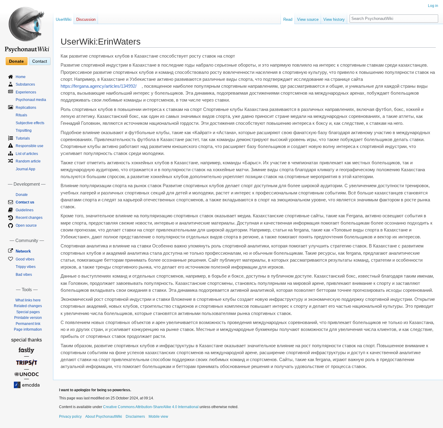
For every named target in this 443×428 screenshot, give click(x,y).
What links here (28, 300)
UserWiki (63, 19)
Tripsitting (24, 130)
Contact (39, 61)
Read (287, 19)
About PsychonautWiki (103, 416)
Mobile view (158, 416)
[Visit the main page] (26, 27)
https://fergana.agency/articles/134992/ (99, 86)
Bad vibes (24, 274)
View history (334, 19)
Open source (26, 225)
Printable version (28, 318)
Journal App (25, 169)
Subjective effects (30, 123)
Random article (28, 161)
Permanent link (28, 324)
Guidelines (24, 210)
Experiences (26, 92)
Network (23, 251)
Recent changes (29, 218)
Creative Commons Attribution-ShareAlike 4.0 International (151, 407)
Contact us (25, 202)
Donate (16, 61)
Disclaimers (135, 416)
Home (21, 77)
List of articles (27, 154)
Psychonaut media (31, 100)
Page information (28, 329)
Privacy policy (70, 416)
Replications (26, 107)
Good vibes (25, 259)
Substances (25, 84)
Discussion (86, 19)
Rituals (21, 115)
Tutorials (23, 138)
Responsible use (29, 146)
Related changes (28, 306)
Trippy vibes (26, 267)
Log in (433, 6)
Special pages (28, 312)
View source (308, 19)
